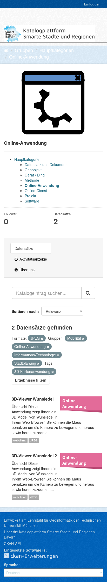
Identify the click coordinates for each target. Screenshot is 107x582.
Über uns (26, 269)
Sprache (11, 564)
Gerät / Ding (35, 175)
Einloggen (92, 4)
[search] (88, 293)
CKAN (35, 556)
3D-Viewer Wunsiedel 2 (34, 456)
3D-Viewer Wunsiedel (33, 399)
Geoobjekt (33, 169)
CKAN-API (12, 543)
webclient (19, 440)
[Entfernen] (42, 338)
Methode (32, 180)
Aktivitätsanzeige (32, 259)
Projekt (30, 195)
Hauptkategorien (56, 50)
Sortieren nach (25, 311)
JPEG (33, 440)
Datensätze (24, 248)
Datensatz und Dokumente (47, 164)
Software (32, 201)
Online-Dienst (36, 190)
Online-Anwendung (29, 56)
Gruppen (24, 50)
